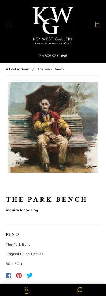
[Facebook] (9, 275)
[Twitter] (29, 275)
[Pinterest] (19, 275)
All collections (17, 69)
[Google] (42, 275)
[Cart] (97, 25)
